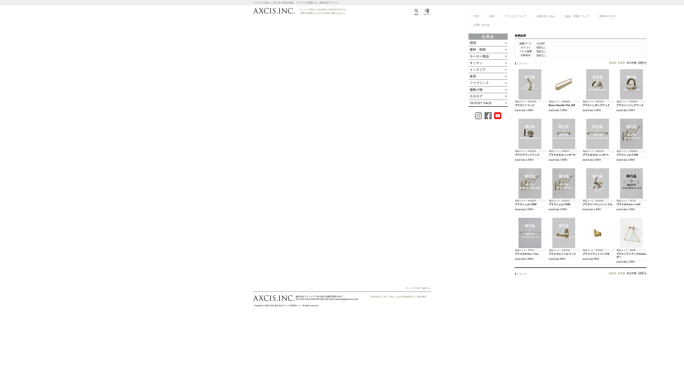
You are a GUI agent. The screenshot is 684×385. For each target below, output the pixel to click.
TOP (476, 16)
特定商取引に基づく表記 (382, 297)
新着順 (621, 62)
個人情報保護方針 (405, 297)
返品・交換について (577, 16)
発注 (492, 16)
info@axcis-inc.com (348, 299)
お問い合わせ (482, 25)
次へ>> (523, 63)
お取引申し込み (545, 16)
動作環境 (422, 297)
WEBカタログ (607, 16)
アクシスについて (515, 16)
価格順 (612, 62)
